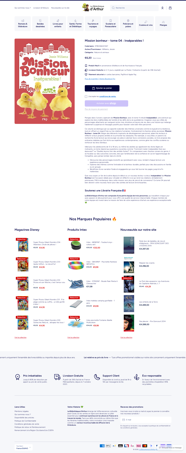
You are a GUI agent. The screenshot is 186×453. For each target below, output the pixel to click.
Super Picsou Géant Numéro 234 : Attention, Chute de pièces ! (47, 243)
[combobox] (134, 8)
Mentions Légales (22, 411)
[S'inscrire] (168, 420)
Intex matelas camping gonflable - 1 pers (100, 302)
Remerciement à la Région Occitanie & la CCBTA (34, 430)
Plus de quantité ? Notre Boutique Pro (100, 79)
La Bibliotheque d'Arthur (147, 449)
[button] (170, 8)
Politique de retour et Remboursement (30, 427)
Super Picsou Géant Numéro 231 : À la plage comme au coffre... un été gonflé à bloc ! (49, 301)
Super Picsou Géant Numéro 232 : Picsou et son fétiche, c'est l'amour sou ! (49, 282)
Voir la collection (20, 337)
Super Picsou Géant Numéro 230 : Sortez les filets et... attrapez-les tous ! (48, 321)
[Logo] (93, 8)
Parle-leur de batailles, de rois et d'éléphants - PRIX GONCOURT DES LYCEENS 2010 (154, 243)
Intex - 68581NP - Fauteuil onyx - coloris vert (99, 243)
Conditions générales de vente (27, 424)
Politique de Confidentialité (25, 421)
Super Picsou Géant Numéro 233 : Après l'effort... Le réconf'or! (47, 263)
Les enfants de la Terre (148, 302)
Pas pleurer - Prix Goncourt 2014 (152, 321)
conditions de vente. (107, 96)
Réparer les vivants (146, 263)
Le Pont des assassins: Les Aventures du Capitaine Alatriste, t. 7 (154, 282)
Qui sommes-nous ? (23, 414)
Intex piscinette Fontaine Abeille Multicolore (99, 321)
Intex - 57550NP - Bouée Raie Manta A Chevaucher (102, 282)
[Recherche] (112, 8)
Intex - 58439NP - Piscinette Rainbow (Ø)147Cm (101, 263)
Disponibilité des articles (24, 418)
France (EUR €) (22, 448)
